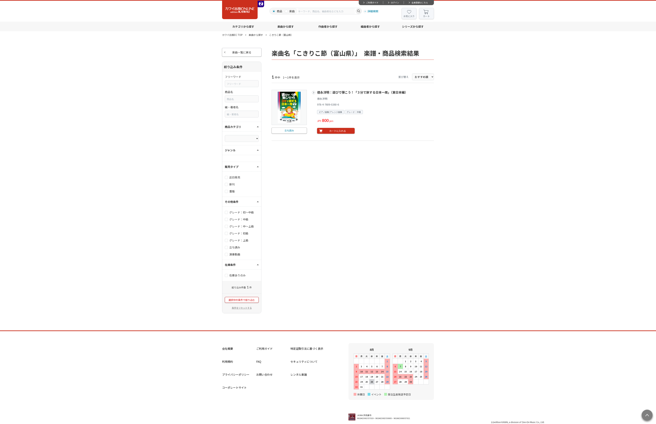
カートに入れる (337, 131)
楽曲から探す (285, 26)
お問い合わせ (264, 374)
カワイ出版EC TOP (232, 35)
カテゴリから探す (243, 26)
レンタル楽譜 (298, 374)
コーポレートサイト (234, 387)
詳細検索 (372, 11)
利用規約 (227, 361)
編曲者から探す (370, 26)
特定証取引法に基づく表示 (306, 348)
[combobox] (326, 11)
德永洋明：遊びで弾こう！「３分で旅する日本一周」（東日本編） (362, 92)
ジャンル (230, 150)
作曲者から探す (328, 26)
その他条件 (231, 202)
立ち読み (289, 130)
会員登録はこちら (420, 2)
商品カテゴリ (233, 127)
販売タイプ (231, 167)
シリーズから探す (413, 26)
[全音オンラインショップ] (261, 4)
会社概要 (227, 348)
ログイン (395, 2)
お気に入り (409, 16)
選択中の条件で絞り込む (242, 300)
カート (426, 16)
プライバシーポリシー (235, 374)
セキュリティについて (304, 361)
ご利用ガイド (372, 2)
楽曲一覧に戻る (241, 52)
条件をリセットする (242, 307)
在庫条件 (230, 265)
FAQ (258, 361)
